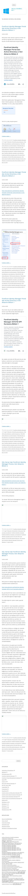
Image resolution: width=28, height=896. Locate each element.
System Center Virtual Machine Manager (11, 798)
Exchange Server (5, 774)
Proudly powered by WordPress (8, 893)
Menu (14, 4)
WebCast (4, 800)
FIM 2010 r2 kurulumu (8, 843)
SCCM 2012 (5, 859)
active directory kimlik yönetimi (10, 837)
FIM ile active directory (15, 149)
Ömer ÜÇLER (5, 821)
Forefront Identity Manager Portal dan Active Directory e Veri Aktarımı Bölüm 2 (14, 174)
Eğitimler (4, 772)
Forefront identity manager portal (10, 155)
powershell (15, 856)
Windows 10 (4, 802)
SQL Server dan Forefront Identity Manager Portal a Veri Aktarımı (14, 158)
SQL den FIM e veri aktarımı (18, 870)
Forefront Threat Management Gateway (11, 778)
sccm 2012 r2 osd (5, 867)
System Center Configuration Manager (11, 793)
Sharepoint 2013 (6, 870)
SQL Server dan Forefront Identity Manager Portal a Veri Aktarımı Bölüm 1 (14, 554)
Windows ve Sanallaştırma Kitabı (9, 828)
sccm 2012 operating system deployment (13, 862)
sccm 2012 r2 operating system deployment (10, 866)
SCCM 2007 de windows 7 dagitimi (9, 857)
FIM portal (22, 149)
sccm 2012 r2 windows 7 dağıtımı (15, 867)
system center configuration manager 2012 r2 (11, 882)
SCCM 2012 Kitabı (6, 822)
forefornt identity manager (18, 532)
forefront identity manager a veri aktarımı (13, 153)
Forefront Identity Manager (19, 140)
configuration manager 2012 (7, 838)
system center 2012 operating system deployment (12, 876)
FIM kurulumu (18, 843)
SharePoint (4, 791)
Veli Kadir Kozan (5, 824)
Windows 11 (4, 804)
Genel (3, 779)
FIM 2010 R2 (18, 147)
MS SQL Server (5, 785)
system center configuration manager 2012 (13, 880)
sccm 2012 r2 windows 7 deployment (9, 868)
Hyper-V (4, 781)
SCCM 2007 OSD (19, 857)
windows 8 (17, 884)
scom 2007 (16, 869)
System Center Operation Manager (10, 796)
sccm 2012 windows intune (7, 869)
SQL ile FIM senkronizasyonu (14, 157)
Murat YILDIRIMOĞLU (7, 819)
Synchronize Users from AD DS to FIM (14, 160)
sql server (21, 872)
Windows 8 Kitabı (6, 826)
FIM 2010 (9, 142)
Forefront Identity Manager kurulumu (12, 853)
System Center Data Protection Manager (11, 794)
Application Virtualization (7, 770)
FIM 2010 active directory (18, 142)
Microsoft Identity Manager (8, 783)
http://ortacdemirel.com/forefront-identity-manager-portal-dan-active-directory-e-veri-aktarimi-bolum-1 (13, 192)
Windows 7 (4, 806)
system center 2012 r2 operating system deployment (12, 878)
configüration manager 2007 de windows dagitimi (12, 839)
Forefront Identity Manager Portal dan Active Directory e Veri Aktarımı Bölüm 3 (14, 28)
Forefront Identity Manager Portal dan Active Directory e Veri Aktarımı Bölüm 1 (14, 300)
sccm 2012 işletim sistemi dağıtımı (11, 860)
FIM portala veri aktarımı (7, 151)
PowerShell (4, 787)
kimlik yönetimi (6, 856)
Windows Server (5, 809)
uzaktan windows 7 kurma (7, 884)
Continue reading (6, 136)
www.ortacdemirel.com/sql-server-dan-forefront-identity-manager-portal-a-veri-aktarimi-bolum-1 (14, 482)
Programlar (4, 789)
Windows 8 (4, 807)
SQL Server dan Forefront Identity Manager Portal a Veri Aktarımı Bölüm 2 (14, 464)
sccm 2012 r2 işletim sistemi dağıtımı (9, 865)
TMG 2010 (22, 882)
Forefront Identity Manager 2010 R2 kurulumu (11, 850)
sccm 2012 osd (7, 864)
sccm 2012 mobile (5, 861)
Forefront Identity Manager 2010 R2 (11, 849)
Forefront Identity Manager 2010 (10, 847)
